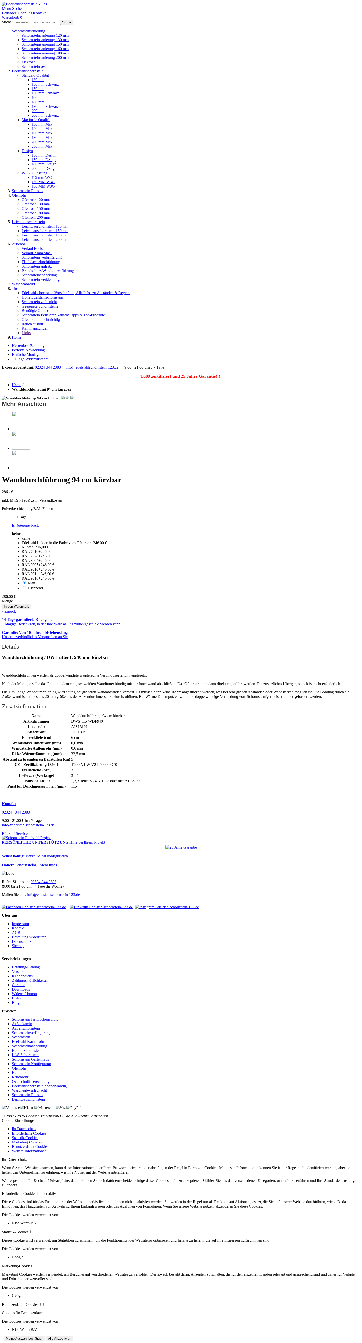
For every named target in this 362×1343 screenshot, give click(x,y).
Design (27, 151)
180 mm (38, 102)
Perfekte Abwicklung (28, 350)
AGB (16, 932)
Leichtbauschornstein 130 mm (45, 226)
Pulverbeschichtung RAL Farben (27, 509)
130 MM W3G (43, 182)
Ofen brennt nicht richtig (41, 319)
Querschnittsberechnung (30, 1081)
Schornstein (21, 1037)
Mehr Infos (48, 865)
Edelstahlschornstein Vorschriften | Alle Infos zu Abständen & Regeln (76, 293)
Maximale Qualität (36, 120)
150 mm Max (42, 129)
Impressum (20, 924)
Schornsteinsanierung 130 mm (45, 40)
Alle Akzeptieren (59, 1338)
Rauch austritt (32, 324)
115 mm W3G (43, 177)
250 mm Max (42, 146)
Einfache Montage (26, 354)
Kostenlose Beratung (28, 346)
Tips (15, 288)
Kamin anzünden (35, 328)
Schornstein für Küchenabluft (35, 1019)
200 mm (38, 111)
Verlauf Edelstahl (35, 248)
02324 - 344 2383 (16, 812)
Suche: (7, 22)
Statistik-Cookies (25, 1138)
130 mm (38, 80)
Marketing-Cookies (27, 1142)
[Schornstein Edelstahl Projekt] (26, 838)
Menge (7, 601)
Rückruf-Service (15, 833)
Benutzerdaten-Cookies (30, 1146)
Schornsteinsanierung (28, 31)
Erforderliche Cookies (29, 1133)
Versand (18, 971)
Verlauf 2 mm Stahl (37, 253)
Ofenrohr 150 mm (36, 208)
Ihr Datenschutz (24, 1129)
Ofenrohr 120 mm (36, 200)
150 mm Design (44, 160)
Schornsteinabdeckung (39, 275)
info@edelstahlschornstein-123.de (92, 367)
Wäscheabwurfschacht (29, 1090)
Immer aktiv (46, 1193)
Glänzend (35, 588)
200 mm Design (44, 168)
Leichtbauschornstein (28, 222)
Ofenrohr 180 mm (36, 213)
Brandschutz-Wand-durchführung (48, 271)
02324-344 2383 (48, 367)
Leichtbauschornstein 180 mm (45, 235)
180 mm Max (42, 137)
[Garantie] (181, 847)
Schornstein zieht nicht (39, 302)
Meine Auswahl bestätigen (24, 1338)
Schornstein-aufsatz (37, 266)
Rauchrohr (20, 1077)
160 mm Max (42, 133)
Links (26, 333)
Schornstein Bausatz (27, 191)
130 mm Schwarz (45, 84)
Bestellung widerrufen (29, 937)
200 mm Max (42, 142)
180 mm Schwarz (45, 106)
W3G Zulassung (34, 173)
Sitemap (18, 946)
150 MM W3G (43, 186)
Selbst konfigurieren (52, 856)
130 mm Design (44, 155)
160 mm (38, 97)
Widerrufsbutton (24, 994)
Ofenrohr (19, 195)
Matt (31, 583)
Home (16, 337)
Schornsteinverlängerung (31, 1033)
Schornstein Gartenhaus (30, 1059)
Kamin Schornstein (27, 1050)
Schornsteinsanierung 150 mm (45, 44)
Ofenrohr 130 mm (36, 204)
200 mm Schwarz (45, 115)
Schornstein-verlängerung (42, 257)
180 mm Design (44, 164)
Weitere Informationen (29, 1151)
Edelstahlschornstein (28, 71)
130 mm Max (42, 124)
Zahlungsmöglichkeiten (30, 980)
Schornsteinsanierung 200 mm (45, 57)
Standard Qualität (35, 75)
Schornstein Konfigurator (31, 1064)
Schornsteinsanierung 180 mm (45, 53)
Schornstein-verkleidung (41, 279)
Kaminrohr (20, 1073)
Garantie (18, 985)
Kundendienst (22, 976)
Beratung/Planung (26, 967)
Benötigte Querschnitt (39, 311)
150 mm (38, 89)
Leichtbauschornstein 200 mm (45, 239)
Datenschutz (21, 941)
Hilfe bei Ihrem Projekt (87, 842)
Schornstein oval (35, 66)
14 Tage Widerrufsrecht (30, 359)
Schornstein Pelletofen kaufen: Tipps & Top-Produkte (63, 315)
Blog (15, 1002)
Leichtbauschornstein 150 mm (45, 231)
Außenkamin (22, 1024)
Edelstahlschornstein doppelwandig (39, 1086)
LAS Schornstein (25, 1055)
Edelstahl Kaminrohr (28, 1041)
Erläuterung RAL (25, 525)
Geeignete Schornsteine (40, 306)
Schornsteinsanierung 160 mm (45, 49)
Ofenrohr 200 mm (36, 217)
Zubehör (18, 244)
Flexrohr (28, 62)
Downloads (21, 989)
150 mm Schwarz (45, 93)
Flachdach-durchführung (41, 262)
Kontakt (18, 928)
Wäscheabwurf (23, 284)
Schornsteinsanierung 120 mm (45, 35)
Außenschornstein (26, 1028)
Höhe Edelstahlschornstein (42, 297)
